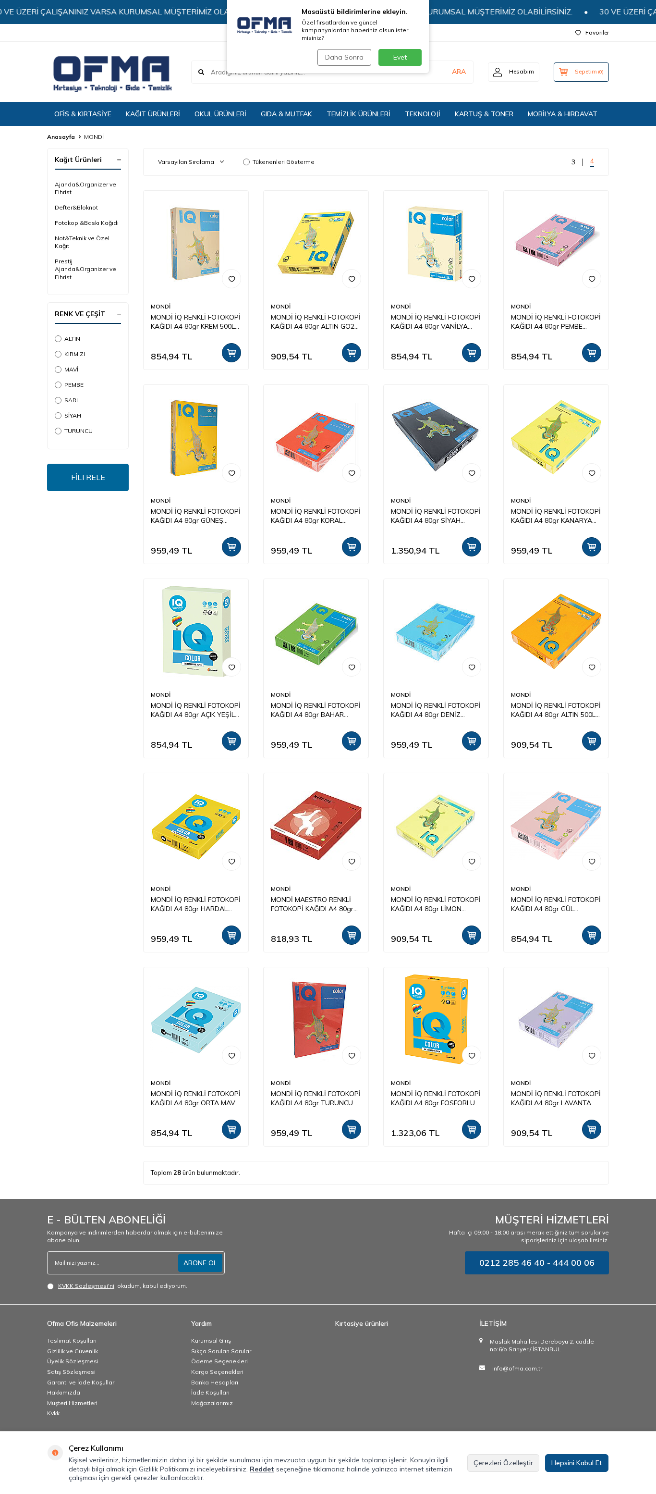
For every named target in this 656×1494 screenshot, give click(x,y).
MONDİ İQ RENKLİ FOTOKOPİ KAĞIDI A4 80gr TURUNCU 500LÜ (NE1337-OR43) (316, 1098)
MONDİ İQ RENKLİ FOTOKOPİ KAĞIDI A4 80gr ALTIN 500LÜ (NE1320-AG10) (556, 710)
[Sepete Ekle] (231, 352)
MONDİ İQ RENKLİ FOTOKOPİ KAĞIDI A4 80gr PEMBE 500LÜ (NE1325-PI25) (556, 322)
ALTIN (72, 338)
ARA (459, 71)
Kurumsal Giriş (211, 1340)
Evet (400, 57)
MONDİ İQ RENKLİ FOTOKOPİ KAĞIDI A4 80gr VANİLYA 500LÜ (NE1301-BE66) (436, 322)
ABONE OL (200, 1263)
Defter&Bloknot (76, 207)
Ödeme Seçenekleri (219, 1361)
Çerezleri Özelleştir (503, 1462)
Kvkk (53, 1413)
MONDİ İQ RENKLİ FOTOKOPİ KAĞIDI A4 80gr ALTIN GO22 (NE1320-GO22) (316, 322)
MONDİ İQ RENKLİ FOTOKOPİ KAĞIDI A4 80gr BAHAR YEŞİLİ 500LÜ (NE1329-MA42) (316, 710)
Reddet (262, 1469)
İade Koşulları (210, 1392)
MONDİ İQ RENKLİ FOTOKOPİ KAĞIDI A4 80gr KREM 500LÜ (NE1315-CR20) (196, 322)
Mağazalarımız (212, 1403)
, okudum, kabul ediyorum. (122, 1285)
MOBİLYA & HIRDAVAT (562, 114)
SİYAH (72, 415)
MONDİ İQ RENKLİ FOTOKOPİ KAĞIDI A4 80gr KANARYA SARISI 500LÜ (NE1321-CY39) (556, 516)
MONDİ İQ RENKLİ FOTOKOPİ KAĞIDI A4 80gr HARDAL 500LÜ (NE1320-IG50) (196, 904)
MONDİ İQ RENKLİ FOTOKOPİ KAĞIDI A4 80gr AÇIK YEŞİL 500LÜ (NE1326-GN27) (196, 710)
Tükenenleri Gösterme (284, 161)
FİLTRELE (88, 477)
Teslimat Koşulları (72, 1340)
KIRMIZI (74, 354)
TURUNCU (78, 430)
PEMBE (74, 384)
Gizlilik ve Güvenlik (72, 1351)
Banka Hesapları (214, 1382)
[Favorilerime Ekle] (231, 278)
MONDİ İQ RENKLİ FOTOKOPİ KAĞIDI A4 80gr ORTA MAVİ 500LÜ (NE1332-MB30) (196, 1098)
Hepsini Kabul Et (576, 1462)
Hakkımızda (63, 1392)
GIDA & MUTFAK (286, 114)
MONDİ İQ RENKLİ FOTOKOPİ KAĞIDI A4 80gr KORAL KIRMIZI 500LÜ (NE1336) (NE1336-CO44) (316, 516)
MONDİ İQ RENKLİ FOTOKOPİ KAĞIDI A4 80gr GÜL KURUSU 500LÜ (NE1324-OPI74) (556, 904)
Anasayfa (61, 136)
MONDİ (160, 306)
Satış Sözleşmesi (71, 1371)
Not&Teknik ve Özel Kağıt (82, 242)
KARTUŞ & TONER (484, 114)
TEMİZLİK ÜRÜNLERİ (358, 114)
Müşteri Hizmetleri (72, 1403)
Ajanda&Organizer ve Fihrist (85, 188)
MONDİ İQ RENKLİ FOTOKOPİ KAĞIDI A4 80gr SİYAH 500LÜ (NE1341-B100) (436, 516)
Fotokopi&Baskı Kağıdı (87, 222)
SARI (71, 400)
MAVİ (71, 369)
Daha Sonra (344, 57)
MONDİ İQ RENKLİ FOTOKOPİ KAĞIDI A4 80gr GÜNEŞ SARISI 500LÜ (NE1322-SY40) (196, 516)
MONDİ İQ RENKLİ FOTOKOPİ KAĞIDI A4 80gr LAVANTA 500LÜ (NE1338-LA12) (556, 1098)
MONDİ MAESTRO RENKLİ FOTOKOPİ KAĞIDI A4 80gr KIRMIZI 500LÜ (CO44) (312, 904)
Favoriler (597, 32)
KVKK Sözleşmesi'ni (86, 1285)
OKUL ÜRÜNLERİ (220, 114)
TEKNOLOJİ (422, 114)
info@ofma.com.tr (517, 1368)
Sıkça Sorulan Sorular (221, 1351)
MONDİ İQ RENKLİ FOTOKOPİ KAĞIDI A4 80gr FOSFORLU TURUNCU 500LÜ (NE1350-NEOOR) (436, 1098)
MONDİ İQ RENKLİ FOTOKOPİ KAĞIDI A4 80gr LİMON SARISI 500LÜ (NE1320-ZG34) (436, 904)
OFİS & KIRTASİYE (82, 114)
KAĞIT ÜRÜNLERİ (153, 114)
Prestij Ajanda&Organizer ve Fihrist (85, 269)
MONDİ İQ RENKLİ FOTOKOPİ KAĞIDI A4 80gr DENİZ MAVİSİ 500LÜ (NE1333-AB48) (436, 710)
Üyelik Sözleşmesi (72, 1361)
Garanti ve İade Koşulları (81, 1382)
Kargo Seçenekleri (217, 1371)
